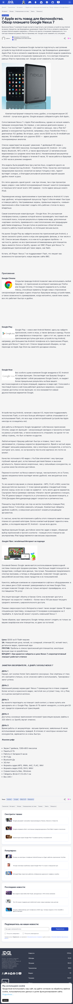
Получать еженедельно (32, 933)
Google (16, 799)
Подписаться (60, 929)
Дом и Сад (52, 2)
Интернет (4, 11)
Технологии (5, 806)
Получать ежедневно (13, 933)
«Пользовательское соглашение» (34, 937)
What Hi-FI (23, 799)
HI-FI (46, 2)
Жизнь (30, 983)
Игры (29, 2)
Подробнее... (8, 994)
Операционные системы (22, 11)
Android (9, 799)
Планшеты (39, 11)
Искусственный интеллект (24, 2)
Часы (35, 2)
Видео (30, 973)
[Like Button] (68, 38)
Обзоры (11, 11)
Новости (31, 953)
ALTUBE (58, 2)
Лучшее (31, 963)
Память (33, 11)
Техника (40, 806)
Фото (41, 2)
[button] (69, 2)
